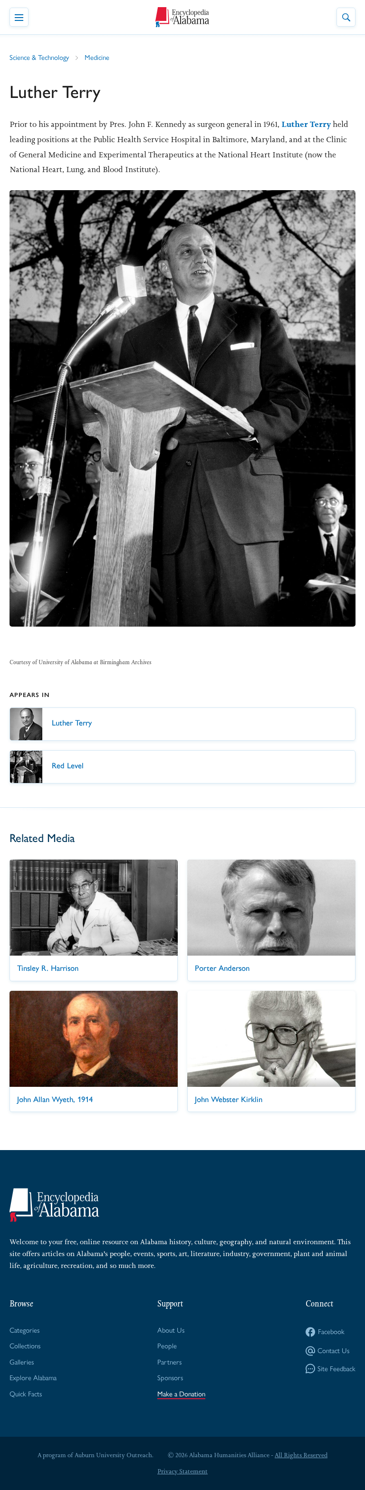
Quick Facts (26, 1394)
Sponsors (170, 1378)
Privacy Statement (182, 1471)
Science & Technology (39, 57)
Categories (24, 1330)
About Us (170, 1330)
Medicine (97, 57)
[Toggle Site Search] (345, 17)
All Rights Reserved (301, 1455)
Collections (25, 1346)
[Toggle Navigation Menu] (19, 17)
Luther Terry (306, 124)
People (167, 1346)
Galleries (22, 1362)
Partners (169, 1362)
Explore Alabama (33, 1378)
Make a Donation (181, 1394)
